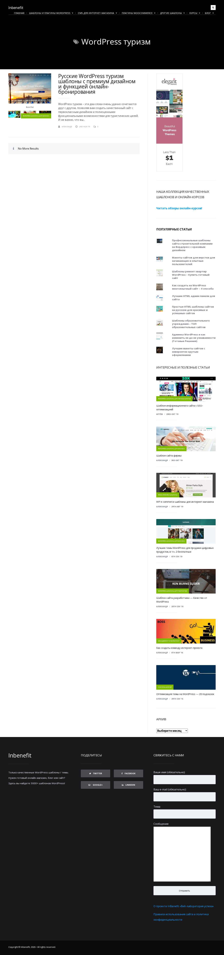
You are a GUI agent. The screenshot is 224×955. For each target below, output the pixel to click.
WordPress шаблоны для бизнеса (36, 116)
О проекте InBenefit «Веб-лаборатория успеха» (183, 906)
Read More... (134, 126)
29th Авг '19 (177, 506)
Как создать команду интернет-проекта (179, 647)
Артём (159, 414)
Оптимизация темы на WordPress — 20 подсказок (185, 694)
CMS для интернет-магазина (96, 13)
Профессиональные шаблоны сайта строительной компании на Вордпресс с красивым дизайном (192, 245)
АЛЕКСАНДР (67, 126)
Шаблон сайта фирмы (169, 455)
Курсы (193, 13)
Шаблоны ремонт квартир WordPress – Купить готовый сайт (190, 275)
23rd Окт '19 (172, 414)
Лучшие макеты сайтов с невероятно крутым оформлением (188, 352)
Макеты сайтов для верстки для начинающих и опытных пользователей (193, 261)
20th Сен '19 (177, 606)
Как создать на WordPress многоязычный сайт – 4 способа (193, 287)
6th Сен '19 (176, 556)
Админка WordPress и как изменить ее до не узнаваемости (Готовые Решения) (193, 338)
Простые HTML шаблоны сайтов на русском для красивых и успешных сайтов (193, 310)
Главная (19, 13)
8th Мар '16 (177, 652)
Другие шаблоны (171, 13)
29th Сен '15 (177, 699)
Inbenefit (15, 7)
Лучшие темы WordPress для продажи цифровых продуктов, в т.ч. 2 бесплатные (185, 549)
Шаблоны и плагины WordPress (49, 13)
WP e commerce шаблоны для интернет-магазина (185, 501)
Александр (162, 506)
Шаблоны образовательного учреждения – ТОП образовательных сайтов (191, 324)
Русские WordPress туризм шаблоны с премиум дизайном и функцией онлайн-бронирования (96, 83)
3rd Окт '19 (176, 460)
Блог (208, 13)
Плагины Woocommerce (137, 13)
